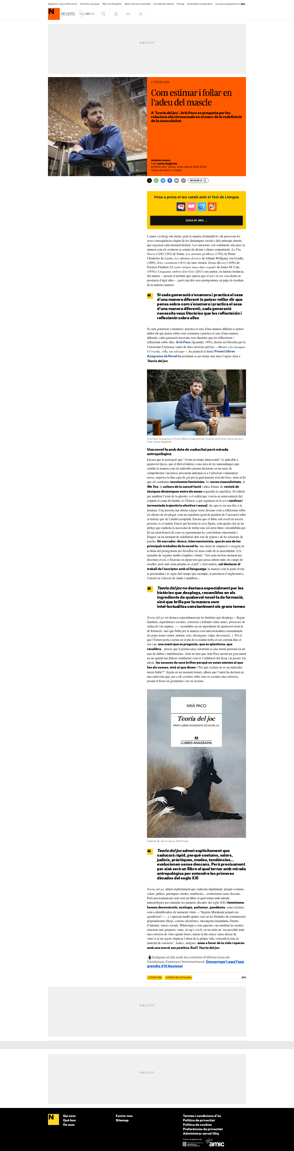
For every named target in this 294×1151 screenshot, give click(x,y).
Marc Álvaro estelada (138, 4)
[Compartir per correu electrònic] (176, 180)
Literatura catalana (178, 978)
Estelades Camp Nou (200, 4)
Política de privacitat (199, 1120)
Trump (180, 4)
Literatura (154, 978)
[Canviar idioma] (128, 14)
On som (69, 1124)
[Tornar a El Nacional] (87, 14)
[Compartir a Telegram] (163, 180)
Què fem (69, 1120)
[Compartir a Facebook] (169, 180)
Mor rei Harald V (112, 4)
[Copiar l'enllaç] (183, 180)
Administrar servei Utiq (201, 1133)
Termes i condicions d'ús (202, 1116)
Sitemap (122, 1120)
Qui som (69, 1116)
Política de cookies (197, 1124)
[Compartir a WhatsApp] (156, 180)
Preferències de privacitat (203, 1129)
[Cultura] (54, 14)
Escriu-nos (124, 1116)
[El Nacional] (53, 1120)
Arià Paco (183, 342)
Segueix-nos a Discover (62, 4)
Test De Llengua (90, 4)
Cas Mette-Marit (163, 4)
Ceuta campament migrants (232, 4)
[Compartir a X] (149, 180)
